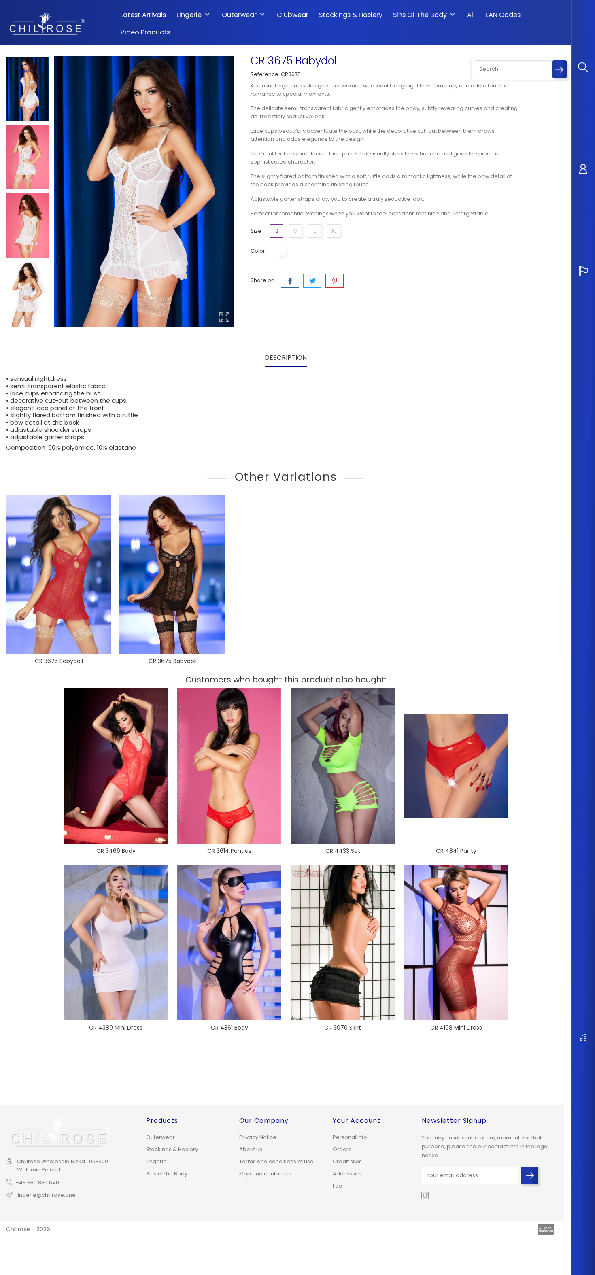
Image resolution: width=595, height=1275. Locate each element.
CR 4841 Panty (456, 851)
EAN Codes (503, 15)
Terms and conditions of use (276, 1161)
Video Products (145, 32)
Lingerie (193, 15)
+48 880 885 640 (37, 1182)
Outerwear (244, 15)
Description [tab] (286, 358)
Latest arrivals (143, 15)
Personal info (350, 1137)
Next (27, 330)
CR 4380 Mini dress (115, 1028)
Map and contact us (265, 1173)
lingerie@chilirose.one (46, 1195)
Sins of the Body (425, 15)
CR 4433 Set (342, 851)
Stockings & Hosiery (350, 15)
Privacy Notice (257, 1137)
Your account (356, 1120)
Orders (342, 1149)
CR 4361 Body (229, 1028)
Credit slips (347, 1161)
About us (250, 1149)
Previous (27, 50)
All (471, 15)
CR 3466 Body (116, 851)
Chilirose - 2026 (28, 1229)
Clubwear (292, 15)
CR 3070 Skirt (342, 1028)
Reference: (265, 74)
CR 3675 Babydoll (59, 661)
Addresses (347, 1173)
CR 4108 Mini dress (456, 1028)
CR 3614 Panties (229, 851)
